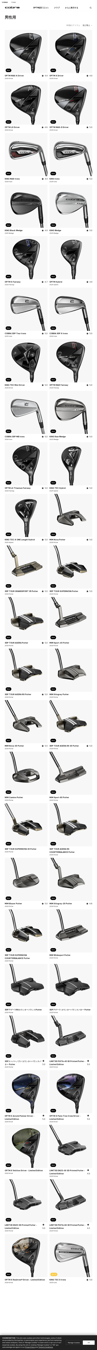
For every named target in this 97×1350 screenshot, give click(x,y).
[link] (41, 7)
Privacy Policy (30, 1347)
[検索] (90, 7)
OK (89, 1343)
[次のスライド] (44, 51)
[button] (87, 25)
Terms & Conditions (45, 1347)
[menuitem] (71, 7)
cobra (5, 2)
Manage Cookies (74, 1343)
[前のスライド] (8, 51)
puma (13, 2)
